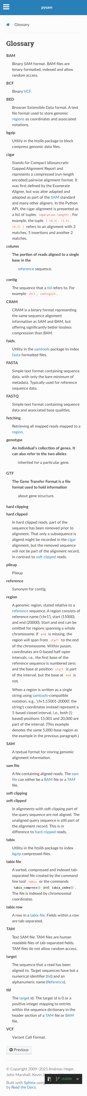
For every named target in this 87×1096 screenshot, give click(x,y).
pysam (46, 7)
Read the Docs (23, 1087)
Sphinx (30, 1083)
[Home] (8, 25)
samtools (42, 349)
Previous (21, 1050)
